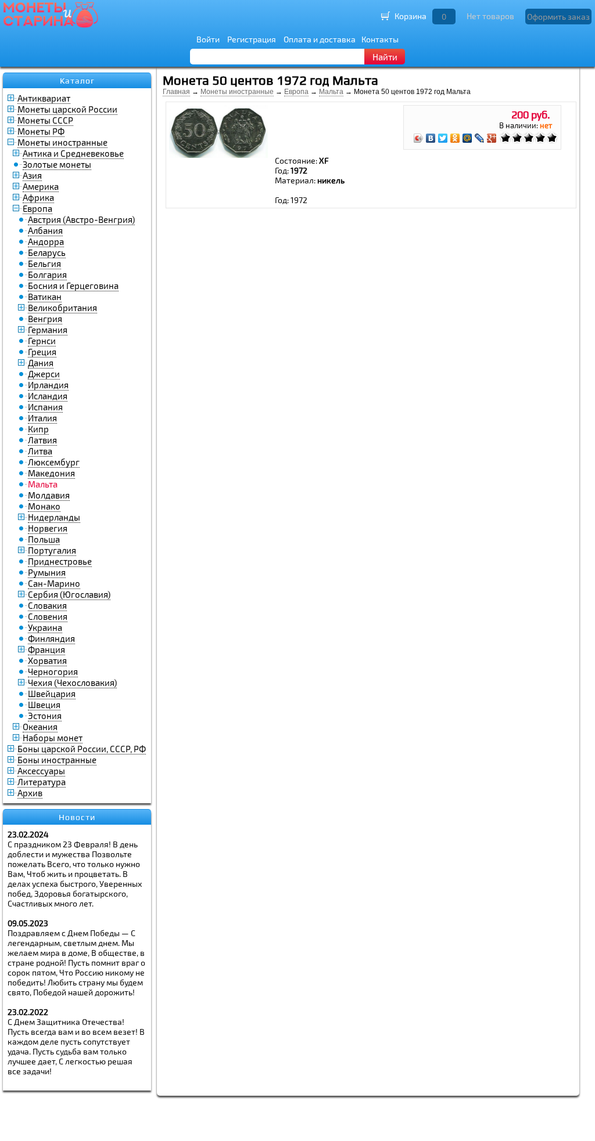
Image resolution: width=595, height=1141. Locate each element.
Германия (47, 329)
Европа (37, 208)
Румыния (47, 572)
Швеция (44, 704)
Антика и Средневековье (73, 153)
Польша (44, 539)
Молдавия (49, 495)
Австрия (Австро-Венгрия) (81, 219)
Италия (42, 418)
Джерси (44, 374)
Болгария (47, 274)
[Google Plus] (492, 138)
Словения (47, 616)
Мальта (331, 92)
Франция (46, 649)
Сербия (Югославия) (69, 594)
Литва (40, 451)
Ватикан (45, 296)
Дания (40, 363)
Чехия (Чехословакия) (72, 682)
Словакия (47, 605)
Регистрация (251, 39)
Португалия (52, 550)
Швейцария (52, 693)
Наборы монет (53, 737)
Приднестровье (60, 561)
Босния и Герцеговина (73, 285)
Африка (38, 197)
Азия (32, 175)
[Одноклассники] (455, 138)
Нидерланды (54, 517)
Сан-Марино (54, 583)
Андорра (46, 241)
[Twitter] (443, 138)
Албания (45, 230)
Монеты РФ (40, 131)
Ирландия (48, 385)
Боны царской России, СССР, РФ (81, 748)
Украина (45, 627)
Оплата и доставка (320, 39)
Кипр (38, 429)
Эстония (45, 715)
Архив (29, 793)
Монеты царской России (67, 109)
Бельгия (44, 263)
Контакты (380, 39)
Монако (44, 506)
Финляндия (51, 638)
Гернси (42, 340)
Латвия (42, 440)
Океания (40, 726)
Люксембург (54, 462)
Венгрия (45, 318)
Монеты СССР (45, 120)
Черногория (53, 671)
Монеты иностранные (62, 142)
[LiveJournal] (480, 138)
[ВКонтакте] (431, 138)
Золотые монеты (57, 164)
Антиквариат (43, 98)
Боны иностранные (56, 759)
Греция (42, 351)
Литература (41, 782)
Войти (208, 39)
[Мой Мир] (467, 138)
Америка (41, 186)
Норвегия (47, 528)
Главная (176, 92)
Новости (77, 817)
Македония (51, 473)
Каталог (77, 80)
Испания (45, 407)
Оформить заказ (558, 16)
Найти (384, 57)
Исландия (47, 396)
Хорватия (47, 660)
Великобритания (62, 307)
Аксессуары (41, 771)
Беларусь (47, 252)
